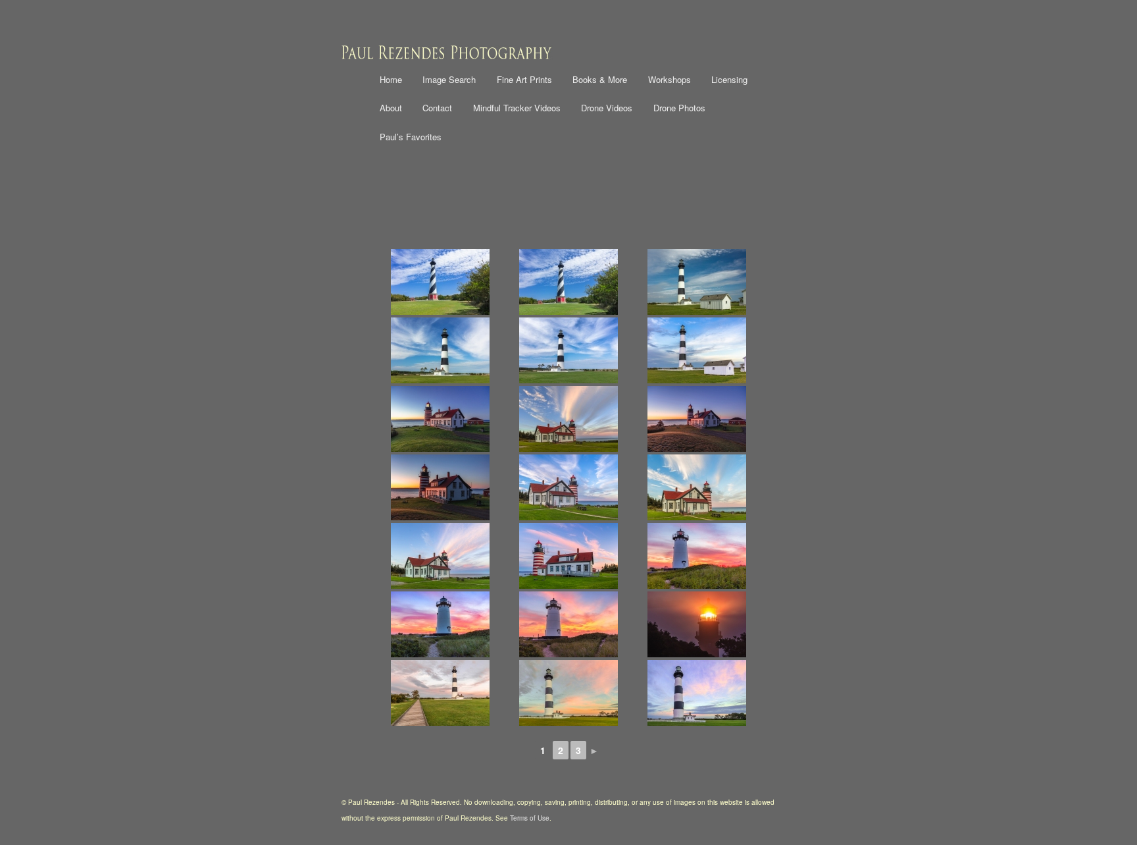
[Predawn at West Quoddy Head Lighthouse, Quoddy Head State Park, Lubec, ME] (697, 419)
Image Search (449, 79)
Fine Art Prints (524, 79)
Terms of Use (529, 818)
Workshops (669, 79)
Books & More (599, 79)
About (391, 107)
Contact (437, 107)
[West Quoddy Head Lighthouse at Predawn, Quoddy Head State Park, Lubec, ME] (440, 419)
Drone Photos (679, 107)
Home (391, 79)
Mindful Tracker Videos (517, 107)
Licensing (729, 79)
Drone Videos (606, 107)
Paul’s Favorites (411, 136)
